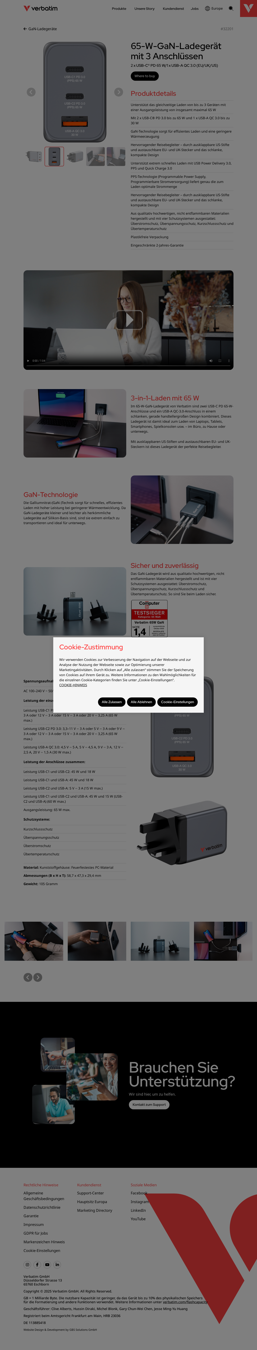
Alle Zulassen (112, 702)
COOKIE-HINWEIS (73, 685)
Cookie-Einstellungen (177, 702)
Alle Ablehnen (141, 702)
